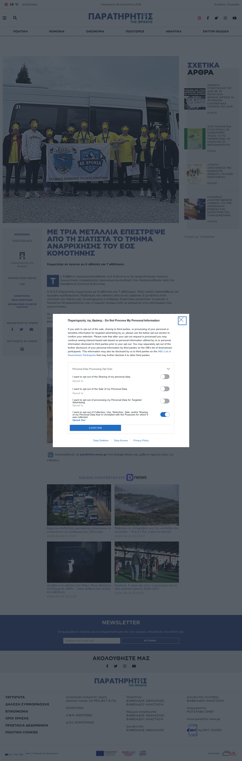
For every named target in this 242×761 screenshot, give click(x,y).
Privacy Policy (141, 440)
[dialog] (121, 380)
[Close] (182, 320)
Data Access (121, 440)
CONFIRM (95, 428)
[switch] (165, 376)
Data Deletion (101, 440)
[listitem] (121, 369)
